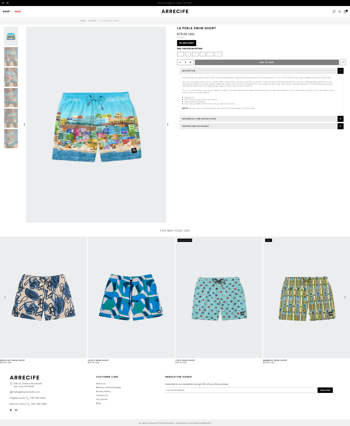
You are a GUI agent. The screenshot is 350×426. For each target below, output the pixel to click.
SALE (18, 11)
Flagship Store (27, 398)
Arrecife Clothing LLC (201, 423)
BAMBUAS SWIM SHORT (275, 360)
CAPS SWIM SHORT (185, 360)
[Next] (167, 124)
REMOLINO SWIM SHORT (12, 360)
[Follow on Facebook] (3, 3)
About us (101, 383)
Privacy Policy (103, 391)
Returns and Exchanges (108, 387)
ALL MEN (92, 21)
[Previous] (24, 124)
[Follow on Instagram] (8, 3)
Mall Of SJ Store (28, 404)
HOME (82, 21)
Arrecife (169, 423)
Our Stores (101, 399)
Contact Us (102, 395)
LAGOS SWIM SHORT (98, 360)
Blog (98, 403)
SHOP (6, 11)
